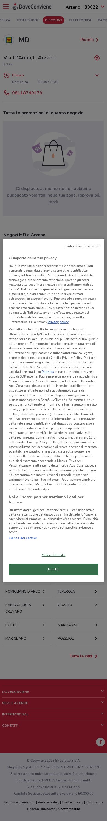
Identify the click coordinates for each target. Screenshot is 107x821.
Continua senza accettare (82, 246)
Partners (48, 372)
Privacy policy (58, 322)
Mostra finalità (54, 555)
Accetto (53, 569)
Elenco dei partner (23, 538)
